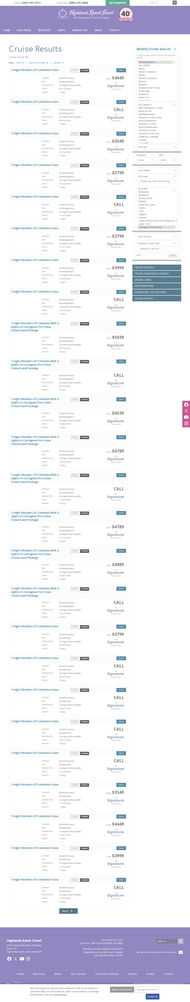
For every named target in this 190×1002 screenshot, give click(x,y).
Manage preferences (147, 989)
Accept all (152, 996)
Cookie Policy (60, 994)
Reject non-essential (122, 989)
